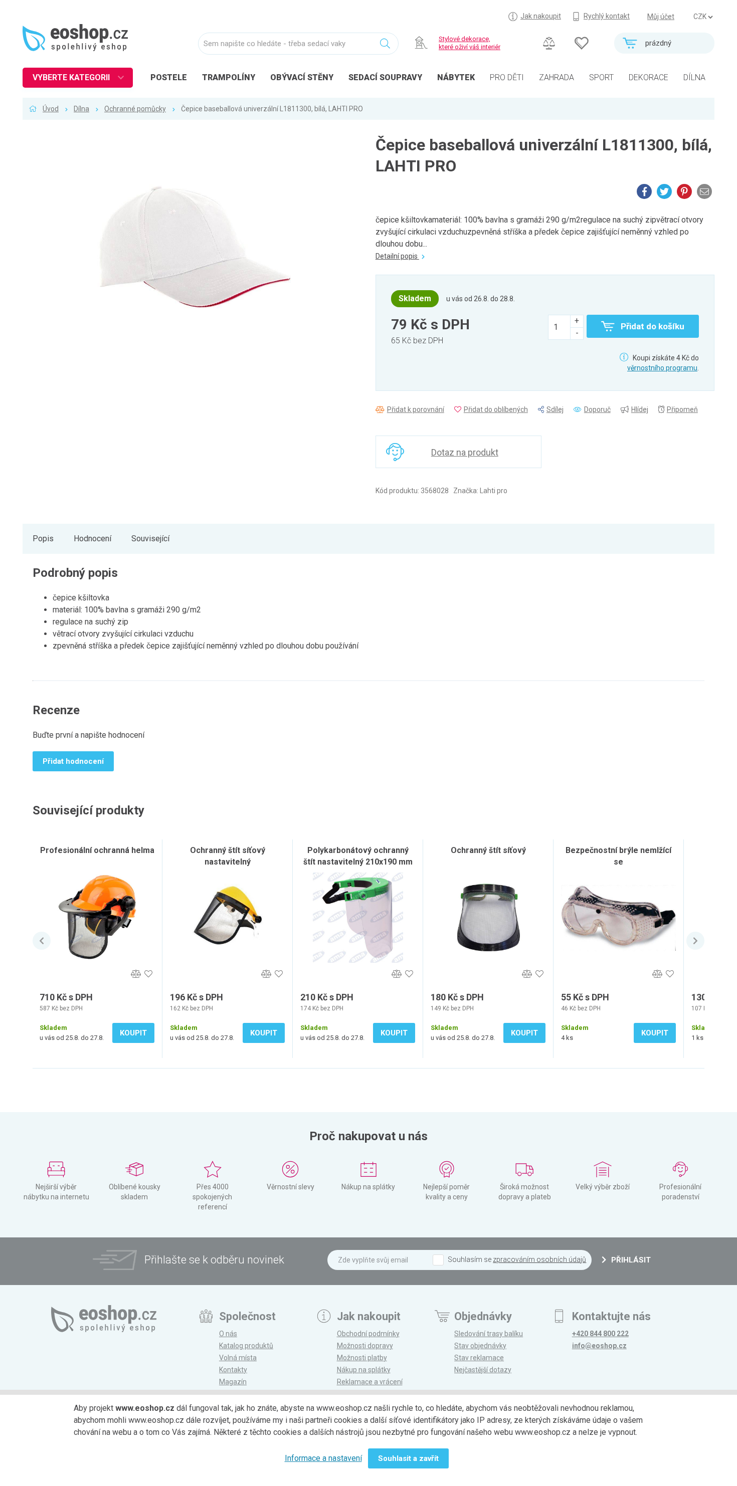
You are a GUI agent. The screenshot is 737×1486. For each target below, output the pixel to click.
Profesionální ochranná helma (97, 850)
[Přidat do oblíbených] (148, 974)
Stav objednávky (480, 1346)
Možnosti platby (362, 1358)
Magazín (233, 1382)
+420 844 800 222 (600, 1334)
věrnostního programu (662, 368)
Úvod (51, 109)
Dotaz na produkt (464, 452)
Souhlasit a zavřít (408, 1458)
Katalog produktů (246, 1346)
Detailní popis (397, 256)
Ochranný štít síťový (488, 850)
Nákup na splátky (364, 1370)
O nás (228, 1334)
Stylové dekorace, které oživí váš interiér (469, 43)
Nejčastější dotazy (482, 1370)
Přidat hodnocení (73, 761)
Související (150, 538)
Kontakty (233, 1370)
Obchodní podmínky (368, 1334)
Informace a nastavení (323, 1458)
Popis (43, 538)
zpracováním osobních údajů (539, 1259)
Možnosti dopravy (365, 1346)
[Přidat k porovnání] (135, 974)
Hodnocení (92, 538)
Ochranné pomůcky (135, 109)
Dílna (81, 109)
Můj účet (660, 17)
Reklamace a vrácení (370, 1382)
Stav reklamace (479, 1358)
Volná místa (238, 1358)
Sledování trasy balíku (488, 1334)
